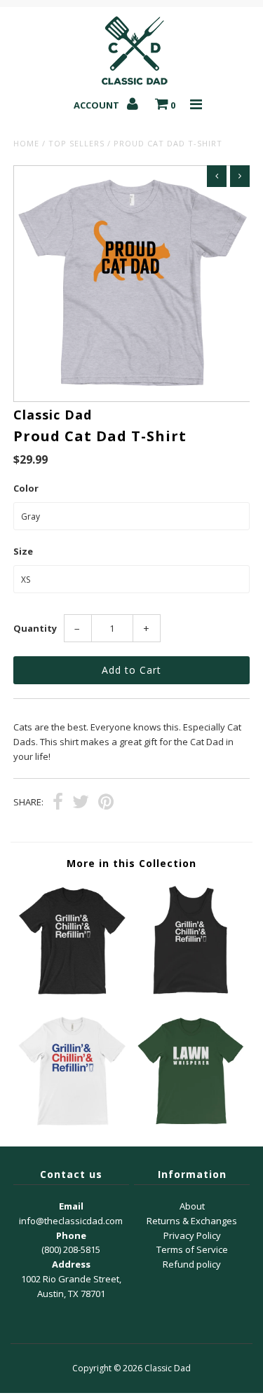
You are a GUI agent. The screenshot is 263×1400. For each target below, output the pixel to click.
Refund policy (192, 1264)
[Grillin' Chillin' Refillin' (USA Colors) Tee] (72, 1124)
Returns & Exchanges (192, 1220)
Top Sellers (76, 143)
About (192, 1206)
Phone (71, 1235)
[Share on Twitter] (80, 803)
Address (71, 1264)
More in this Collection (131, 863)
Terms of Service (192, 1249)
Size (23, 551)
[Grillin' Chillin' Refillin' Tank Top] (191, 993)
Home (26, 143)
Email (71, 1206)
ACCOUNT (97, 105)
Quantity (35, 628)
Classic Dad (167, 1368)
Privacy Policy (192, 1235)
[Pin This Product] (106, 803)
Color (26, 488)
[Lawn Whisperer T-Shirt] (191, 1124)
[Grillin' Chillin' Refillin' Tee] (72, 993)
